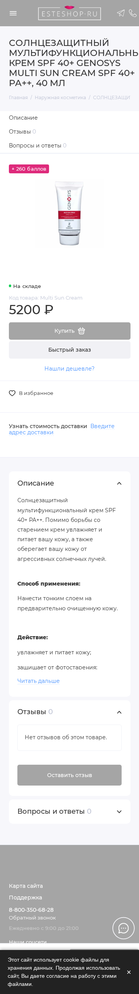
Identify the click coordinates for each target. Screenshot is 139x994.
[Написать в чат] (123, 928)
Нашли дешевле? (69, 369)
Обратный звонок (32, 918)
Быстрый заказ (69, 349)
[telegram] (121, 13)
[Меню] (13, 13)
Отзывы (22, 131)
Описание (23, 117)
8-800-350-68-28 (31, 910)
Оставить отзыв (69, 775)
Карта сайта (26, 886)
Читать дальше (38, 681)
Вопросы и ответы (38, 145)
